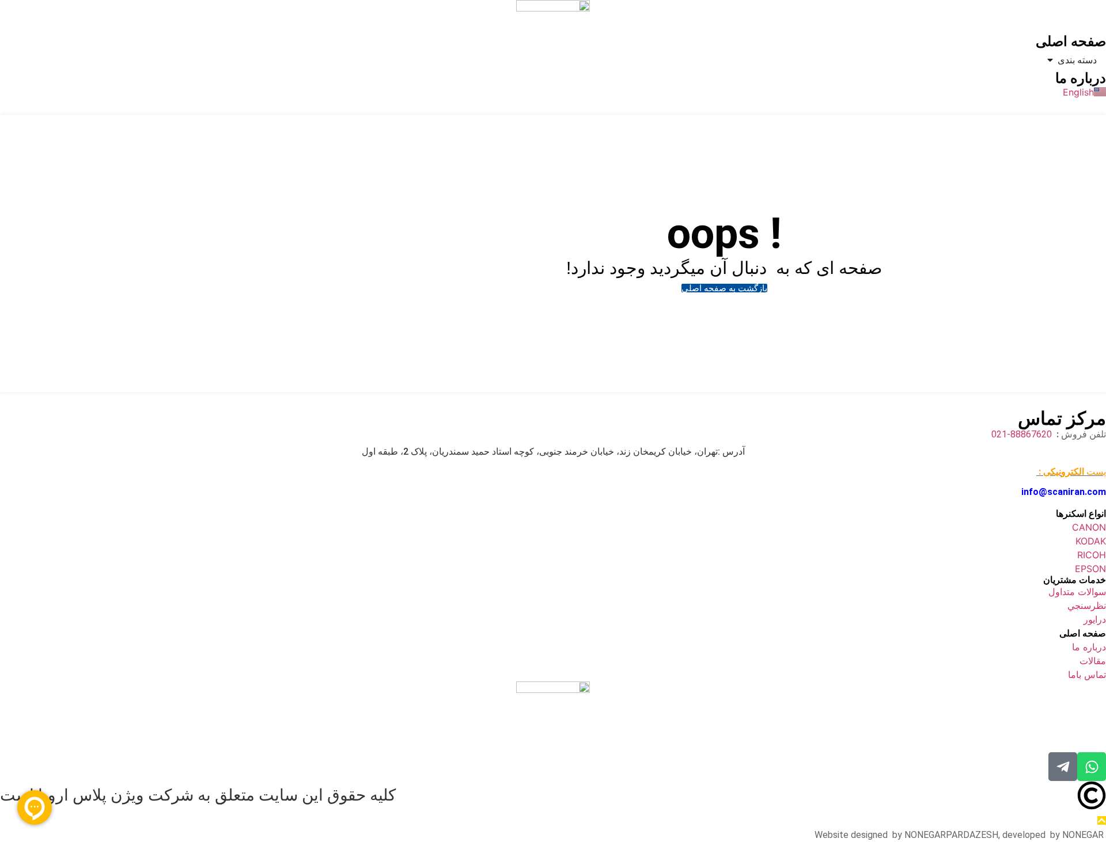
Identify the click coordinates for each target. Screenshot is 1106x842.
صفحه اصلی (1071, 41)
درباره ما (1080, 78)
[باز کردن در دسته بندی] (1050, 60)
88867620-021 (1022, 434)
